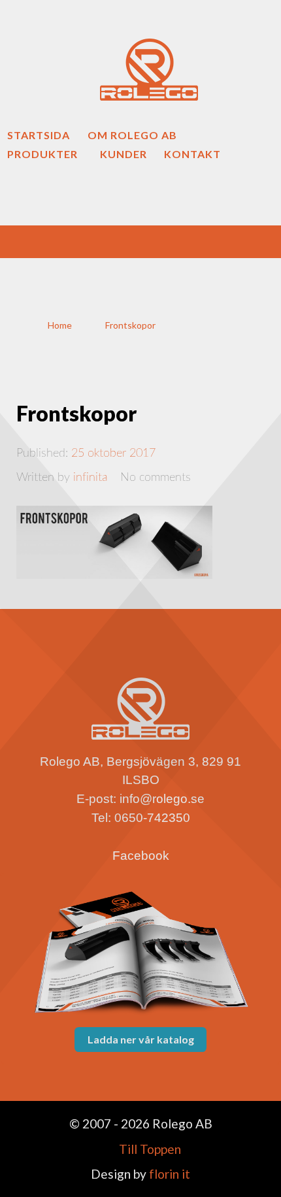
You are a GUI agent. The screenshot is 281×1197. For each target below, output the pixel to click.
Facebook (140, 855)
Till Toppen (148, 1148)
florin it (168, 1173)
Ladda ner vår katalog (141, 1039)
